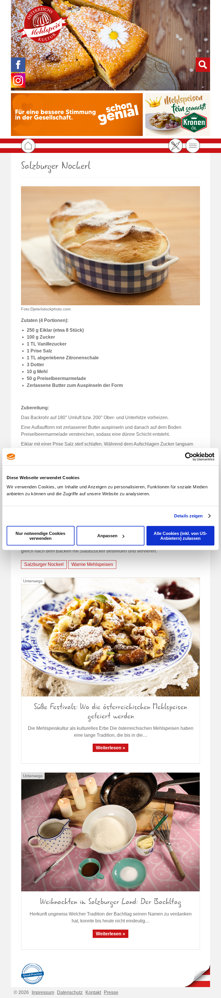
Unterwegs (33, 581)
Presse (111, 992)
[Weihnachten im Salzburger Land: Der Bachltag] (110, 832)
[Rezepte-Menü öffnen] (175, 146)
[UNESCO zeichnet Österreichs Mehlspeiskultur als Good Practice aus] (32, 972)
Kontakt (93, 992)
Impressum (43, 992)
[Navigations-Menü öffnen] (193, 146)
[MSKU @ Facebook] (18, 64)
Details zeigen (188, 515)
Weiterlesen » (110, 747)
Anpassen (107, 535)
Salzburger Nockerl (44, 564)
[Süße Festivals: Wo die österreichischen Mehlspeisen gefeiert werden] (110, 637)
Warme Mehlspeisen (92, 564)
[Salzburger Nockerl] (110, 245)
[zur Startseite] (42, 24)
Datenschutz (70, 992)
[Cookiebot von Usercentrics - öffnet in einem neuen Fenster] (189, 456)
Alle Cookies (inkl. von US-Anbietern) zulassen (180, 535)
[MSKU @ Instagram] (18, 80)
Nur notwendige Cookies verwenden (40, 535)
